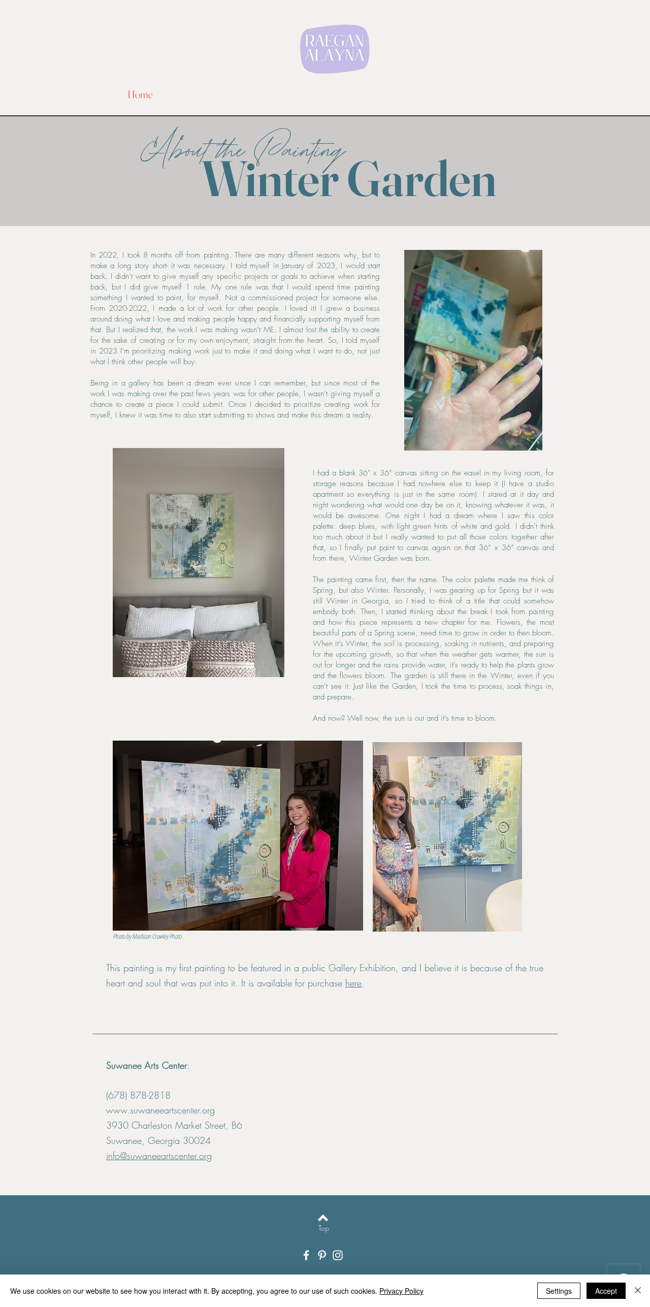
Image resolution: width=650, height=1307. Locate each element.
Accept (606, 1291)
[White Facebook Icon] (306, 1255)
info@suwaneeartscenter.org (159, 1156)
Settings (559, 1291)
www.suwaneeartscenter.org (160, 1110)
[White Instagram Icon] (337, 1255)
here (353, 983)
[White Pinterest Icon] (322, 1255)
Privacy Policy (401, 1291)
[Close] (638, 1291)
